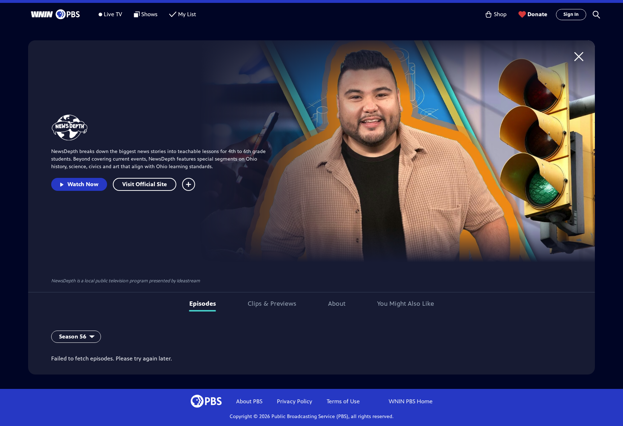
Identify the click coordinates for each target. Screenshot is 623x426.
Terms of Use (343, 401)
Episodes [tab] (202, 304)
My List (187, 14)
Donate (537, 14)
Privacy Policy (294, 401)
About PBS (249, 401)
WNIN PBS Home (411, 401)
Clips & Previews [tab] (272, 304)
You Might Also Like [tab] (405, 304)
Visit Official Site (144, 184)
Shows (149, 14)
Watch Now (82, 184)
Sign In (571, 14)
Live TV (113, 14)
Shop (500, 14)
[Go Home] (578, 56)
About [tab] (336, 304)
